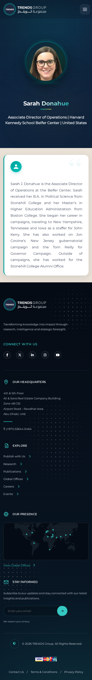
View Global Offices (16, 565)
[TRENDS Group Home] (24, 9)
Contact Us (16, 672)
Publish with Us (14, 456)
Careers (8, 486)
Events (8, 494)
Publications (12, 471)
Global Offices (13, 479)
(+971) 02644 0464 (17, 429)
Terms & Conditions (44, 672)
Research (9, 464)
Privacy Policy (73, 672)
